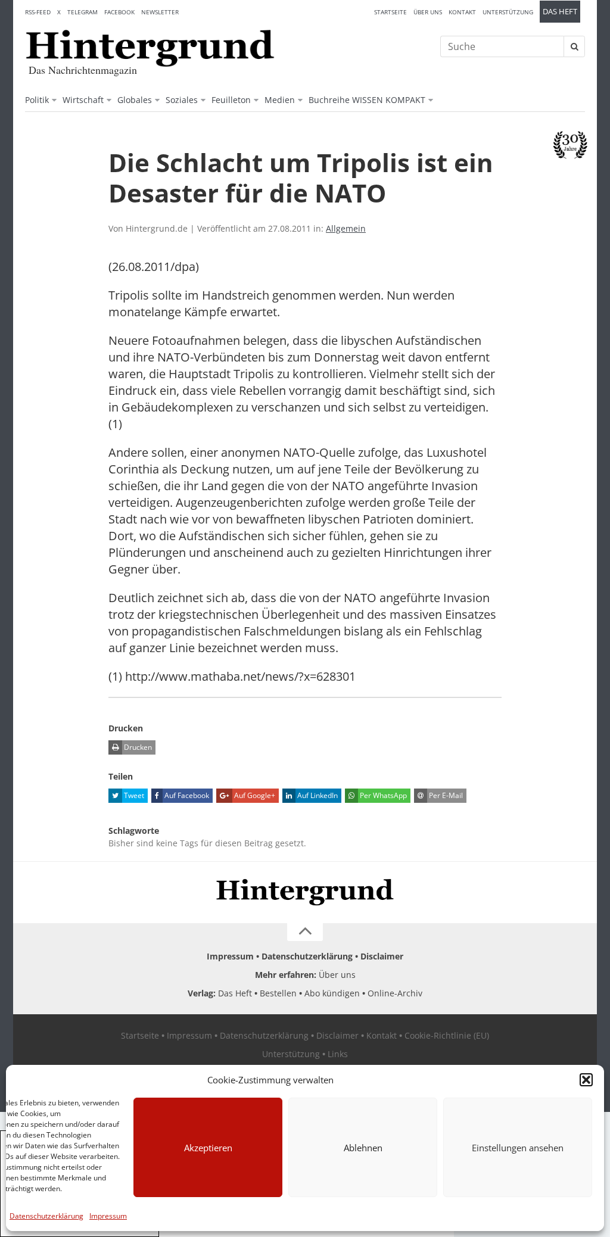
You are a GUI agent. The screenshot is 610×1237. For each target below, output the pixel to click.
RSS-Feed (38, 12)
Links (338, 1054)
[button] (586, 1080)
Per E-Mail (445, 795)
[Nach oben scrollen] (305, 932)
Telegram (82, 12)
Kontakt (462, 12)
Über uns (427, 12)
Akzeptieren (208, 1148)
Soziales (182, 99)
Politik (37, 99)
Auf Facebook (186, 795)
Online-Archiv (395, 993)
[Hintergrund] (150, 48)
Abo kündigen (332, 993)
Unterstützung (508, 12)
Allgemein (346, 228)
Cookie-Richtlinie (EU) (446, 1035)
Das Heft (560, 12)
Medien (279, 99)
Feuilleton (231, 99)
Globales (134, 99)
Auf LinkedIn (316, 795)
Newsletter (160, 12)
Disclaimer (381, 956)
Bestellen (278, 993)
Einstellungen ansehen (518, 1148)
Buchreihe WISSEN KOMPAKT (367, 99)
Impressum (108, 1216)
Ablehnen (363, 1148)
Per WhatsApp (382, 795)
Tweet (133, 795)
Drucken (137, 747)
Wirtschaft (83, 99)
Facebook (119, 12)
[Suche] (574, 46)
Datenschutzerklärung (46, 1216)
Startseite (390, 12)
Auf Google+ (253, 795)
